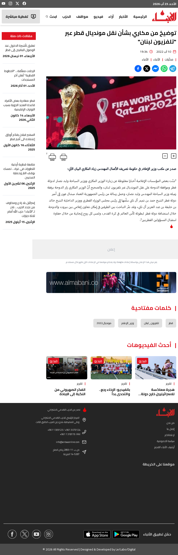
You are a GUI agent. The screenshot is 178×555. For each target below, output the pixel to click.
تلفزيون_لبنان (151, 323)
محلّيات (169, 59)
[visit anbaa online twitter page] (24, 534)
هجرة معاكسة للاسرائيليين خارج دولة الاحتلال (158, 393)
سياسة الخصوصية (166, 441)
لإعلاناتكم (170, 434)
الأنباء (156, 59)
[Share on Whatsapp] (164, 68)
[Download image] (50, 145)
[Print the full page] (62, 156)
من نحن (170, 422)
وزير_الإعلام (127, 323)
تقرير (168, 383)
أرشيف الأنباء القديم (164, 447)
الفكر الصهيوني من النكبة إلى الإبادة (70, 391)
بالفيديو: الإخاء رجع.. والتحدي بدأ (114, 391)
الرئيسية (140, 16)
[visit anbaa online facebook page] (12, 534)
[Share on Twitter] (146, 68)
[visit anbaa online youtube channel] (36, 534)
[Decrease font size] (165, 156)
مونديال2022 (104, 323)
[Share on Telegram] (172, 68)
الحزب (66, 16)
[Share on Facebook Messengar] (155, 68)
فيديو (98, 16)
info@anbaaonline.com (67, 442)
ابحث (53, 16)
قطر (171, 323)
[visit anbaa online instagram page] (48, 534)
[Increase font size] (173, 156)
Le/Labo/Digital (125, 549)
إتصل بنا (171, 428)
